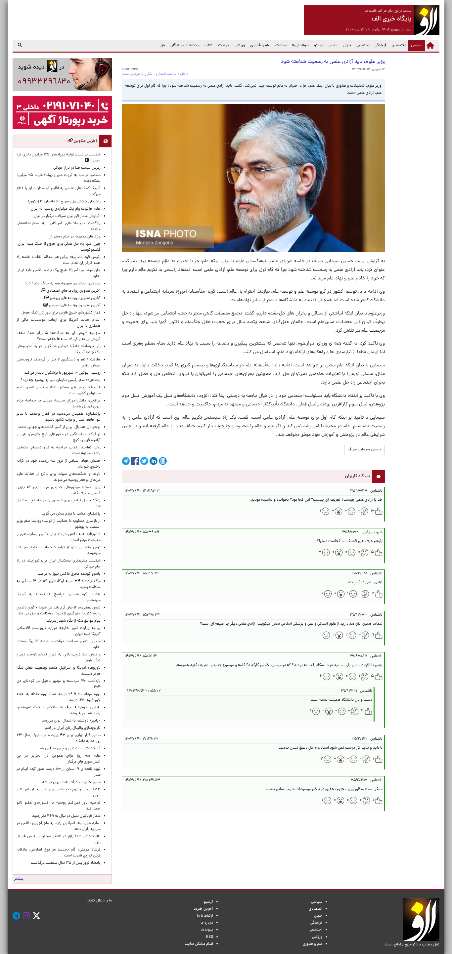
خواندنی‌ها (300, 46)
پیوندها (207, 930)
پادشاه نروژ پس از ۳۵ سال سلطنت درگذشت (66, 863)
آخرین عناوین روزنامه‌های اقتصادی (73, 291)
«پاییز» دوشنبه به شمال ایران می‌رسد (71, 721)
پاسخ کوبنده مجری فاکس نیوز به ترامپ (69, 574)
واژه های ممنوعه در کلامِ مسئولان (75, 237)
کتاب (208, 46)
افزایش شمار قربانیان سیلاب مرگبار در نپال (67, 216)
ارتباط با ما (205, 916)
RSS (209, 937)
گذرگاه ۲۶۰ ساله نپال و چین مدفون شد (70, 749)
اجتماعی (362, 46)
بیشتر (18, 879)
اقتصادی (399, 46)
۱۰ (372, 511)
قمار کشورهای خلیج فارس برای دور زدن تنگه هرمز (62, 313)
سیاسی (415, 45)
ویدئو (318, 46)
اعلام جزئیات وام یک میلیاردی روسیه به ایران (66, 209)
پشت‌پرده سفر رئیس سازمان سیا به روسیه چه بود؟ (61, 380)
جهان (347, 46)
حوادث (223, 46)
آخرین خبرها (203, 909)
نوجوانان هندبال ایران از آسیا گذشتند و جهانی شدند (59, 427)
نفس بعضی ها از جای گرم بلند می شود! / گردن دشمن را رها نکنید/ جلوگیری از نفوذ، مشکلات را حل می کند (59, 611)
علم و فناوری (260, 46)
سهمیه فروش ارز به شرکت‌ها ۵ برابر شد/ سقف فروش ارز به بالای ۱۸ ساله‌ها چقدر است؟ (59, 336)
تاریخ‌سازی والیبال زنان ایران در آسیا (72, 728)
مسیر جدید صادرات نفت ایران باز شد (71, 782)
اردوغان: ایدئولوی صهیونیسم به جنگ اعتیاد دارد (62, 284)
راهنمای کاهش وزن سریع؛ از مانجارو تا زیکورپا (64, 202)
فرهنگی (380, 46)
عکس (333, 46)
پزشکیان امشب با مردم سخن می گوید (71, 514)
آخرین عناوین (85, 141)
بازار (162, 46)
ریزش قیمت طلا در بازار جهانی (77, 168)
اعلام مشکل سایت (199, 944)
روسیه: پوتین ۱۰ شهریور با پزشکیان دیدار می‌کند (62, 373)
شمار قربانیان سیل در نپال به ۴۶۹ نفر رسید (66, 816)
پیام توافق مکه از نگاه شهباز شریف (74, 621)
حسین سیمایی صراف (364, 450)
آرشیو (208, 902)
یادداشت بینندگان (184, 46)
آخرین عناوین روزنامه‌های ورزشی (75, 298)
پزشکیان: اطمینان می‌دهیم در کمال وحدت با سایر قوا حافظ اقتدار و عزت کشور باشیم (59, 417)
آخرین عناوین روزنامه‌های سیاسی (74, 306)
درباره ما (207, 923)
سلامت (281, 46)
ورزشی (240, 46)
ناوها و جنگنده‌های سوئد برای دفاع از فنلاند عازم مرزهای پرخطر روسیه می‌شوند (59, 477)
